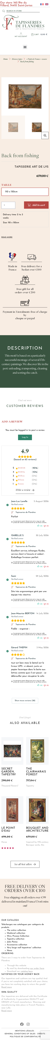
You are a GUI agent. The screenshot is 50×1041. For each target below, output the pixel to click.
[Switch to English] (46, 4)
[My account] (21, 33)
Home (5, 59)
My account (21, 36)
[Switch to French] (41, 4)
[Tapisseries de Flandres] (13, 512)
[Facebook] (22, 1024)
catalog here (27, 971)
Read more (6, 987)
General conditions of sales (20, 1034)
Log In (25, 437)
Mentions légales (24, 1031)
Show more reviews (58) (25, 701)
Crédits (41, 1034)
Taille (6, 184)
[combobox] (23, 11)
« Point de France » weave (36, 59)
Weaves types (17, 59)
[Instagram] (28, 1024)
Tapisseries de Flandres (26, 512)
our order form (37, 968)
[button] (25, 47)
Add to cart (38, 205)
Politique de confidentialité (25, 1037)
